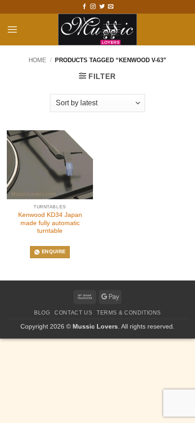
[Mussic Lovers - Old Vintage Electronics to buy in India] (97, 29)
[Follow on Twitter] (102, 7)
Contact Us (73, 313)
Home (37, 60)
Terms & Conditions (129, 313)
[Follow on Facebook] (84, 7)
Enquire (53, 251)
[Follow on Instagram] (93, 7)
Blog (42, 313)
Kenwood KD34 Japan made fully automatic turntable (50, 223)
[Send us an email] (110, 7)
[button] (12, 29)
